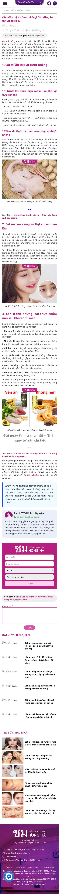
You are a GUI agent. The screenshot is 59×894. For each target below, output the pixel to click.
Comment (7, 606)
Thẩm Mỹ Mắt (24, 10)
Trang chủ (8, 10)
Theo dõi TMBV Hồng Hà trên (17, 35)
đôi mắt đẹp (33, 475)
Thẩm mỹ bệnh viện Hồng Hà (29, 30)
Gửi (29, 627)
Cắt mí (5, 41)
